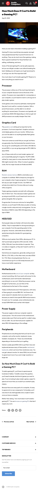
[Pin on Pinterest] (12, 410)
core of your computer (23, 273)
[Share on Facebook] (9, 410)
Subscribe (8, 473)
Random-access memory (9, 175)
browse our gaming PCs (22, 401)
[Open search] (27, 3)
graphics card (9, 127)
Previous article (9, 421)
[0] (34, 3)
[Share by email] (20, 410)
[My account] (30, 3)
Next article (30, 421)
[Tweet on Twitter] (16, 410)
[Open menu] (3, 3)
